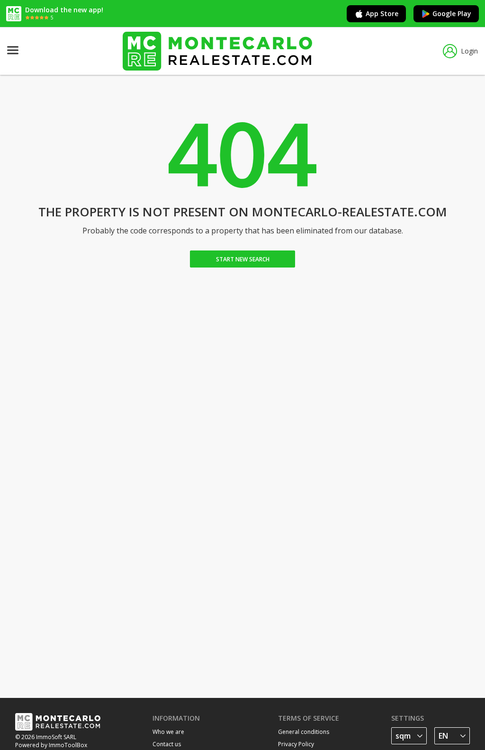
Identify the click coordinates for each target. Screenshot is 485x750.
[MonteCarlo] (217, 51)
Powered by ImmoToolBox (51, 745)
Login (469, 50)
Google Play (451, 13)
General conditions (303, 732)
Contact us (167, 744)
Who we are (168, 732)
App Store (382, 13)
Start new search (242, 259)
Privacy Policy (296, 744)
